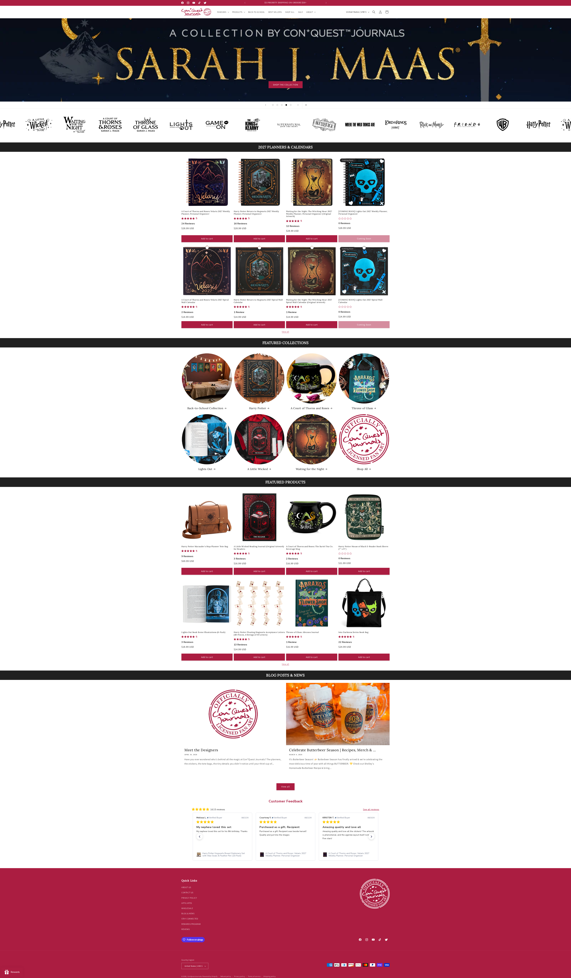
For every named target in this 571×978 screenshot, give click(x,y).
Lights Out (205, 469)
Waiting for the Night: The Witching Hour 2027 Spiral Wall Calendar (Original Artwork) (309, 301)
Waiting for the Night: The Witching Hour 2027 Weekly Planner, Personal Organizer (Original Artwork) (309, 214)
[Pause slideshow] (305, 105)
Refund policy (226, 976)
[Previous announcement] (245, 3)
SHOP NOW (285, 84)
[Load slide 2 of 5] (277, 105)
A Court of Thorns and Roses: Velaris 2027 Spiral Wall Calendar (205, 301)
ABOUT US (186, 887)
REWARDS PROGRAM (191, 924)
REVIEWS (185, 929)
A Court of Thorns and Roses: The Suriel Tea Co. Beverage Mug (309, 547)
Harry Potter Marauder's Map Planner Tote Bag (204, 546)
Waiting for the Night (310, 469)
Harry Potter (257, 408)
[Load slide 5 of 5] (290, 105)
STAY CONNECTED (189, 918)
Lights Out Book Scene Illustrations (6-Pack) (203, 632)
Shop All (362, 469)
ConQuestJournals (195, 976)
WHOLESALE (187, 908)
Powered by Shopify (210, 976)
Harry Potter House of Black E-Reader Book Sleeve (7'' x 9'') (363, 547)
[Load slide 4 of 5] (286, 105)
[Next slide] (298, 105)
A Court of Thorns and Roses (310, 408)
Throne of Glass (362, 408)
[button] (222, 12)
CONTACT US (187, 892)
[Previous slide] (265, 105)
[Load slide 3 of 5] (282, 105)
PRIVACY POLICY (189, 898)
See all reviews (371, 809)
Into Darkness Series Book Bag (353, 632)
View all (285, 331)
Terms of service (254, 976)
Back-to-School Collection (205, 408)
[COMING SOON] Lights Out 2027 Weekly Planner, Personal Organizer (363, 212)
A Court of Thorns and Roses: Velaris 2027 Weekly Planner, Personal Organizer (205, 212)
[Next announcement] (326, 3)
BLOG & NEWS (187, 913)
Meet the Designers (201, 750)
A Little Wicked (257, 469)
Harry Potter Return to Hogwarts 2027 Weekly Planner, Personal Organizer (256, 212)
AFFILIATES (186, 903)
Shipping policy (269, 976)
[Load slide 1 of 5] (273, 105)
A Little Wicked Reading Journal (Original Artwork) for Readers (259, 547)
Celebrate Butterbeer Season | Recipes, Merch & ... (332, 750)
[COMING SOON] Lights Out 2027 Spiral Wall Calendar (360, 301)
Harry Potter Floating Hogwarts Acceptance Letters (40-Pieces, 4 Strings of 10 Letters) (259, 633)
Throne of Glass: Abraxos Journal (302, 632)
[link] (222, 854)
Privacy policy (239, 976)
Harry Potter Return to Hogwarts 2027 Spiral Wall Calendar (258, 301)
